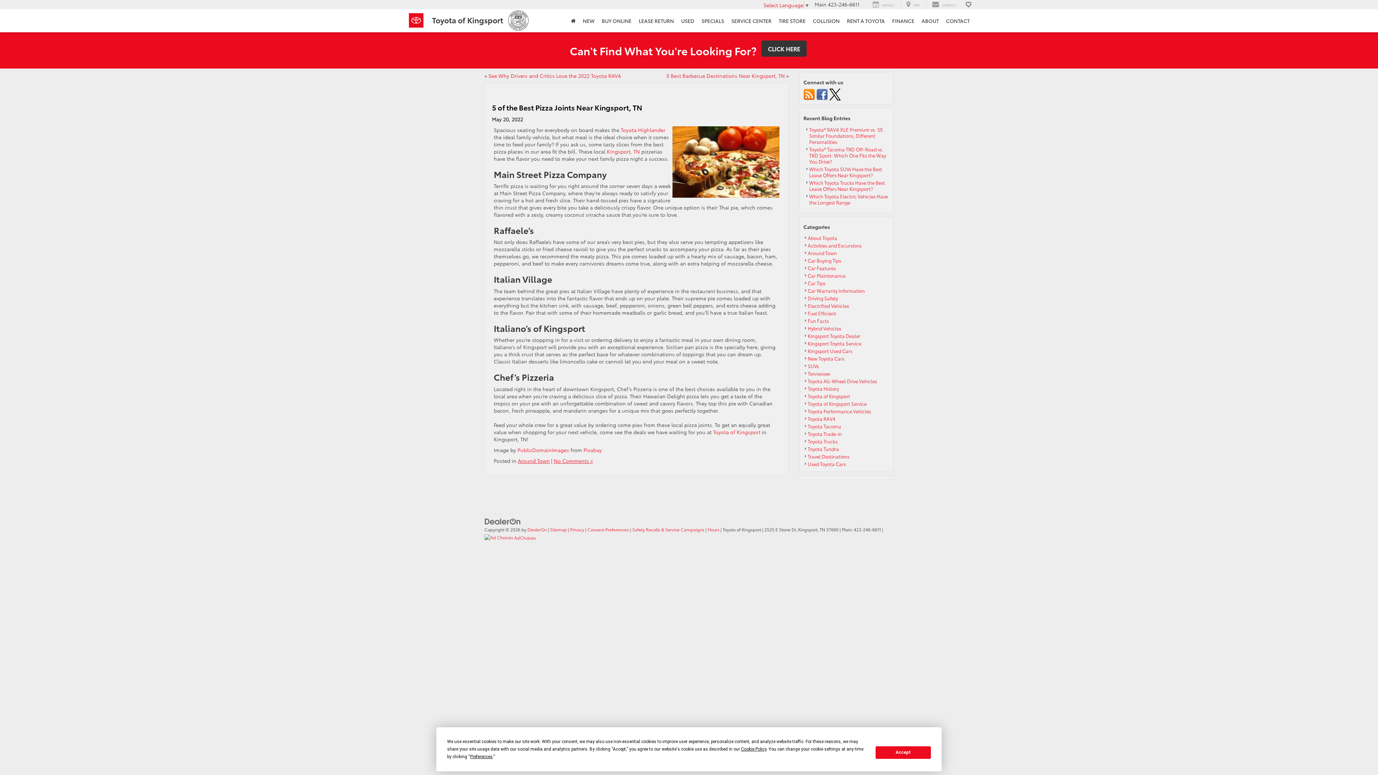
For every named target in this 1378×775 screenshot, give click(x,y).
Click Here (784, 48)
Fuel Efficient (822, 313)
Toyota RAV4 (821, 418)
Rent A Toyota (866, 20)
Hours (714, 529)
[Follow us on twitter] (835, 93)
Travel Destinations (828, 456)
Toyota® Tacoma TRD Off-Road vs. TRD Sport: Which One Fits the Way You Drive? (847, 155)
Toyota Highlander (643, 129)
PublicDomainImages (543, 450)
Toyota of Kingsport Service (837, 403)
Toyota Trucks (823, 441)
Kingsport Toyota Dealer (834, 336)
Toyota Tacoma (824, 426)
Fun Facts (818, 321)
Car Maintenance (826, 275)
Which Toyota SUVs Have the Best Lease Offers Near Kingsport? (845, 172)
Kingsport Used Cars (830, 351)
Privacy (577, 529)
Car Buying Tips (824, 260)
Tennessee (819, 373)
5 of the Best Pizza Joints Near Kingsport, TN (567, 107)
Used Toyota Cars (827, 464)
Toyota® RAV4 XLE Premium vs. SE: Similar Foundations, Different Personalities (847, 135)
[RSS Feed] (809, 93)
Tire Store (792, 20)
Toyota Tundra (823, 449)
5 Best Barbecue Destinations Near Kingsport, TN (725, 75)
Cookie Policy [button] (754, 749)
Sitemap (558, 529)
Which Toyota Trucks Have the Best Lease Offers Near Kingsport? (847, 185)
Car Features (822, 268)
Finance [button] (903, 20)
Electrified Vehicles (828, 305)
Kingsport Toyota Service (834, 343)
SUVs (813, 366)
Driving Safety (823, 298)
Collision (826, 20)
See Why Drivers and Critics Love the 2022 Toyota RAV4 (554, 75)
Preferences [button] (481, 756)
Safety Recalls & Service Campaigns (668, 529)
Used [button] (687, 20)
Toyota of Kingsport (736, 432)
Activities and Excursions (835, 245)
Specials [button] (713, 20)
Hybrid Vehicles (824, 328)
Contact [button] (958, 20)
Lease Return (656, 20)
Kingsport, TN (623, 151)
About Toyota (822, 238)
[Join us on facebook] (822, 93)
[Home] (573, 20)
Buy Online (617, 20)
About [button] (930, 20)
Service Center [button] (751, 20)
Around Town (534, 460)
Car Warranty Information (836, 290)
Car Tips (816, 283)
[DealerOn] (502, 520)
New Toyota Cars (826, 358)
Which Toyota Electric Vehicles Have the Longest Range (848, 199)
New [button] (589, 20)
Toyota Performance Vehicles (839, 411)
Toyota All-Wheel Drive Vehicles (842, 381)
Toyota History (823, 388)
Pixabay (592, 450)
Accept (903, 752)
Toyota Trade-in (825, 434)
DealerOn (537, 529)
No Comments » (573, 460)
